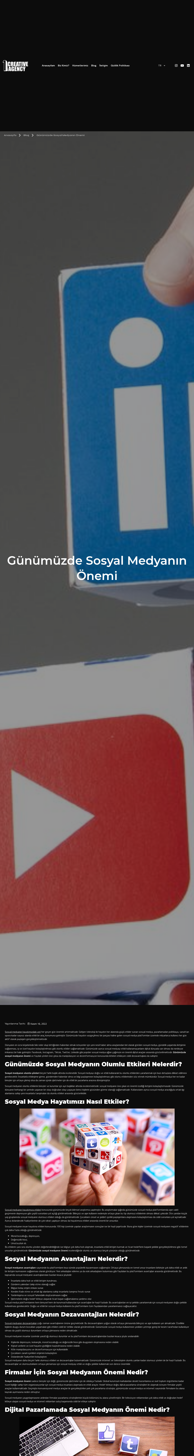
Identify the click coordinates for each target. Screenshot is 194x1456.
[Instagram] (176, 66)
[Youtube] (182, 66)
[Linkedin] (188, 66)
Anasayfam (48, 65)
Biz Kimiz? (63, 65)
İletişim (103, 65)
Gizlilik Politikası (120, 65)
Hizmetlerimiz (80, 65)
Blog (93, 65)
